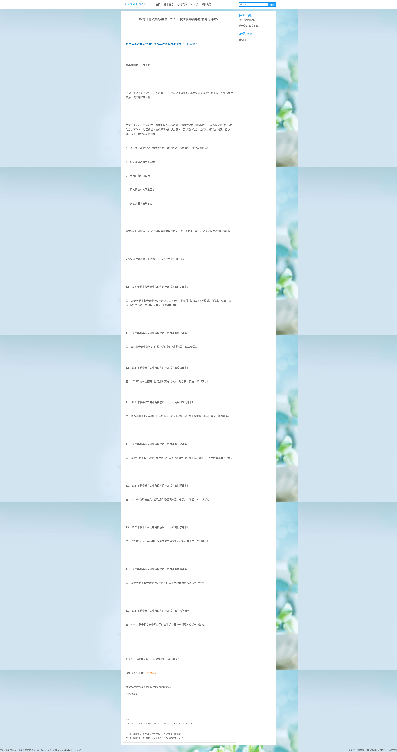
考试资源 (206, 4)
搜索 (272, 5)
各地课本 (182, 4)
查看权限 (253, 25)
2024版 (194, 4)
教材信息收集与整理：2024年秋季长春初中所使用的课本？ (157, 734)
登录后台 (243, 25)
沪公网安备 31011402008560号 (383, 750)
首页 (158, 4)
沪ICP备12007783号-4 (358, 750)
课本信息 (169, 4)
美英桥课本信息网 (135, 4)
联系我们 (243, 40)
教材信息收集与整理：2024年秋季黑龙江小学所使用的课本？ (158, 738)
